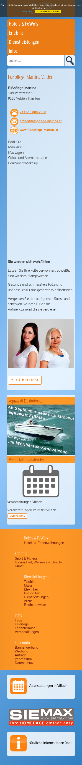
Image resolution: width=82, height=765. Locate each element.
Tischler (30, 582)
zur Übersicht (24, 380)
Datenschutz (24, 663)
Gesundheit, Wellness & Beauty (39, 562)
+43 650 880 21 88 (33, 112)
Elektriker (31, 589)
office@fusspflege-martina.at (41, 121)
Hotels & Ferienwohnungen (44, 543)
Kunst (19, 566)
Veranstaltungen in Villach (48, 685)
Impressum (23, 659)
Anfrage (20, 655)
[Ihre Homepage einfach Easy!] (41, 725)
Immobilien (32, 593)
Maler (28, 585)
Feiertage (22, 624)
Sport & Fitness (27, 558)
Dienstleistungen (36, 597)
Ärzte (28, 601)
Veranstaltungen (27, 632)
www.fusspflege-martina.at (39, 130)
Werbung (21, 651)
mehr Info (27, 11)
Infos (18, 620)
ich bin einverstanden (48, 11)
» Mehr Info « (17, 516)
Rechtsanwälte (35, 605)
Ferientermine (25, 628)
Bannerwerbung (26, 647)
